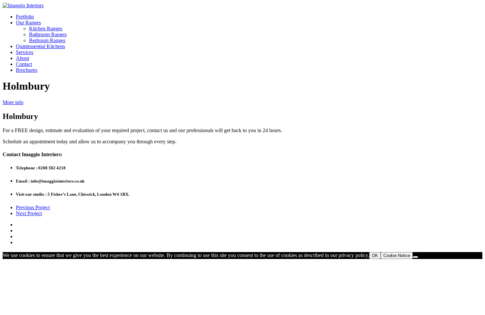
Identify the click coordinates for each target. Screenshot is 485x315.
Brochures (26, 70)
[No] (415, 257)
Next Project (29, 213)
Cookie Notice (396, 255)
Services (24, 52)
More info (13, 102)
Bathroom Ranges (48, 34)
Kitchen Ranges (45, 28)
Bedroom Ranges (47, 40)
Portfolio (25, 16)
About (22, 58)
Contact (24, 64)
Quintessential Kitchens (40, 46)
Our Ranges (28, 22)
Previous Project (33, 207)
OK (375, 255)
